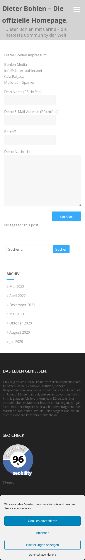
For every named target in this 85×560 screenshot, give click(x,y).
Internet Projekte (23, 407)
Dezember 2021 (22, 304)
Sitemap (8, 482)
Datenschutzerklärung (42, 555)
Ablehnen (42, 533)
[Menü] (76, 9)
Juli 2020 (16, 341)
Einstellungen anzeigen (42, 545)
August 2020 (19, 332)
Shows (35, 386)
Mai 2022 (16, 286)
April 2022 (17, 295)
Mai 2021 (16, 314)
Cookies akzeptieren (42, 521)
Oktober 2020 (20, 323)
